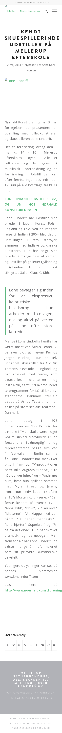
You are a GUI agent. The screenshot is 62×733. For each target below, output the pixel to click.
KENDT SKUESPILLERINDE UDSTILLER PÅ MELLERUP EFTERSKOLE (32, 44)
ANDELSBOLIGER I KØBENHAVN (31, 728)
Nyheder (30, 65)
